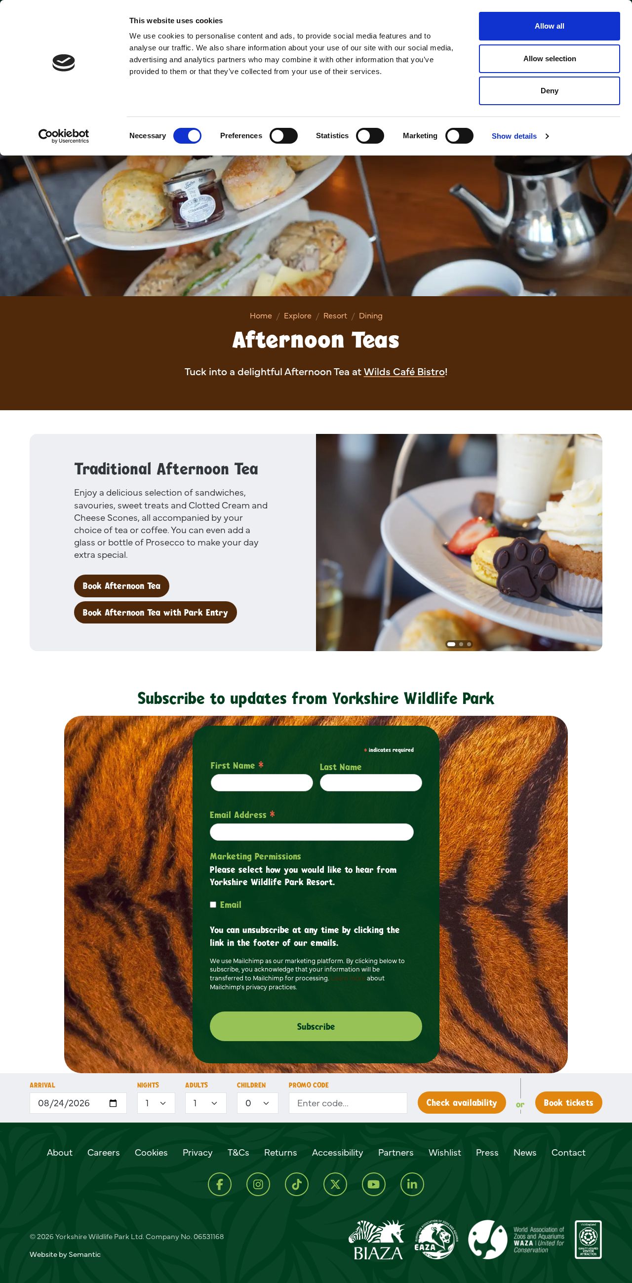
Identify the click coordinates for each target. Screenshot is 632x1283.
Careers (103, 1152)
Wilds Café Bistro (404, 371)
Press (487, 1152)
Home (261, 315)
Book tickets (568, 1102)
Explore (298, 315)
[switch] (284, 136)
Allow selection (549, 58)
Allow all (549, 26)
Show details (514, 136)
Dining (371, 315)
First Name (237, 765)
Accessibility (337, 1152)
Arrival (42, 1084)
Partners (396, 1152)
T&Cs (238, 1152)
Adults (196, 1084)
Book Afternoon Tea (121, 585)
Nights (148, 1084)
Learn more (348, 978)
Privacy (198, 1152)
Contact (569, 1152)
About (60, 1152)
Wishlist (445, 1152)
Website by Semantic (65, 1254)
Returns (280, 1152)
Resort (335, 315)
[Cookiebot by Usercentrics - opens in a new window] (64, 136)
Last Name (341, 767)
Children (251, 1084)
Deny (549, 90)
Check (462, 1102)
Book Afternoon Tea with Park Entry (155, 612)
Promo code (309, 1084)
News (525, 1152)
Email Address (242, 814)
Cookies (151, 1152)
